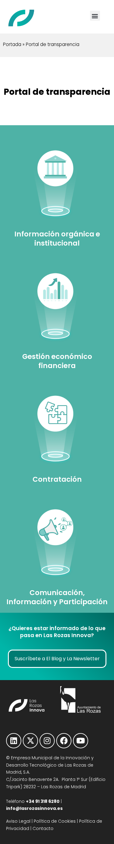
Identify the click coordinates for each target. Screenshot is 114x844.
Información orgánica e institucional (57, 238)
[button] (95, 16)
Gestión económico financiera (57, 361)
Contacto (43, 828)
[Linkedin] (13, 740)
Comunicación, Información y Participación (57, 597)
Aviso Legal (18, 821)
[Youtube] (80, 740)
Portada (12, 44)
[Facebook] (63, 740)
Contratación (57, 479)
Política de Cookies (55, 821)
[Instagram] (47, 740)
